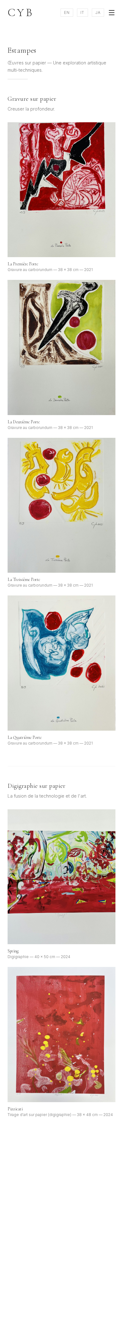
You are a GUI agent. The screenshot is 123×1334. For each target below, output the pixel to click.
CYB (21, 12)
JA (98, 12)
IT (82, 12)
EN (67, 12)
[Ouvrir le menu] (111, 12)
